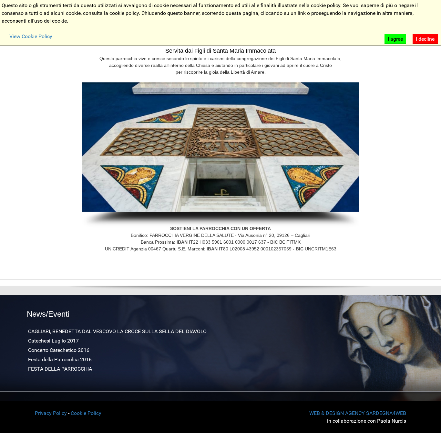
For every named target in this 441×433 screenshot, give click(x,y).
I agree (395, 39)
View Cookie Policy (30, 36)
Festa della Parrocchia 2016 (60, 359)
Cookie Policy (86, 413)
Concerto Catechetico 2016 (58, 350)
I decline (425, 39)
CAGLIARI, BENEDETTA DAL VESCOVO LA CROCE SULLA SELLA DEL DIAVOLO (117, 331)
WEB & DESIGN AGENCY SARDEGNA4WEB (357, 413)
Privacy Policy (51, 413)
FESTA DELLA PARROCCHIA (60, 369)
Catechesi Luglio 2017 (53, 341)
